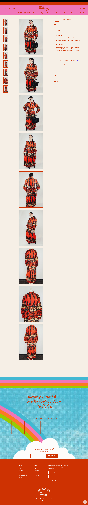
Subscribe (51, 455)
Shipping (56, 75)
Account (21, 470)
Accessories (74, 13)
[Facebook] (57, 56)
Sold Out (67, 64)
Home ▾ (4, 13)
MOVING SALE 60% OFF (24, 13)
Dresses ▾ (35, 13)
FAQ (14, 8)
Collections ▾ (11, 13)
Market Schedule (23, 475)
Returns (56, 81)
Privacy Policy (37, 475)
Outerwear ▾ (50, 13)
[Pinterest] (55, 480)
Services (21, 478)
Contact (10, 8)
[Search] (77, 8)
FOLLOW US (44, 418)
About (5, 8)
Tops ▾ (42, 13)
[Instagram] (52, 480)
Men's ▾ (66, 13)
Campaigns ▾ (83, 13)
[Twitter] (59, 56)
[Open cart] (84, 8)
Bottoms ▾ (58, 13)
